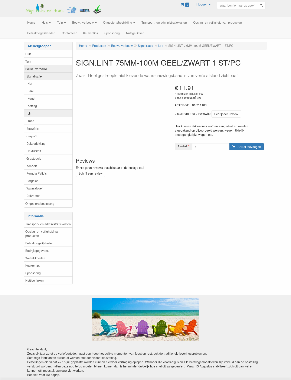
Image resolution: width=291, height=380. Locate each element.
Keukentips (32, 265)
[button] (203, 4)
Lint (29, 113)
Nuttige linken (34, 280)
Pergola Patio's (36, 173)
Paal (30, 91)
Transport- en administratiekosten (48, 224)
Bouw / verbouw (36, 69)
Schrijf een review (226, 114)
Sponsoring (33, 273)
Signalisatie (34, 76)
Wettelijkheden (35, 258)
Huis (28, 54)
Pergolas (32, 181)
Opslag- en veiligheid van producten (42, 233)
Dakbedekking (36, 143)
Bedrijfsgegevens (37, 250)
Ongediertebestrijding (39, 203)
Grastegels (33, 158)
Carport (31, 136)
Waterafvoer (34, 188)
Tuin (28, 61)
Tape (30, 121)
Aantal (182, 146)
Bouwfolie (32, 128)
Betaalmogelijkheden (39, 243)
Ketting (32, 106)
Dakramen (33, 196)
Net (29, 83)
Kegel (31, 98)
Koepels (31, 166)
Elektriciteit (33, 151)
